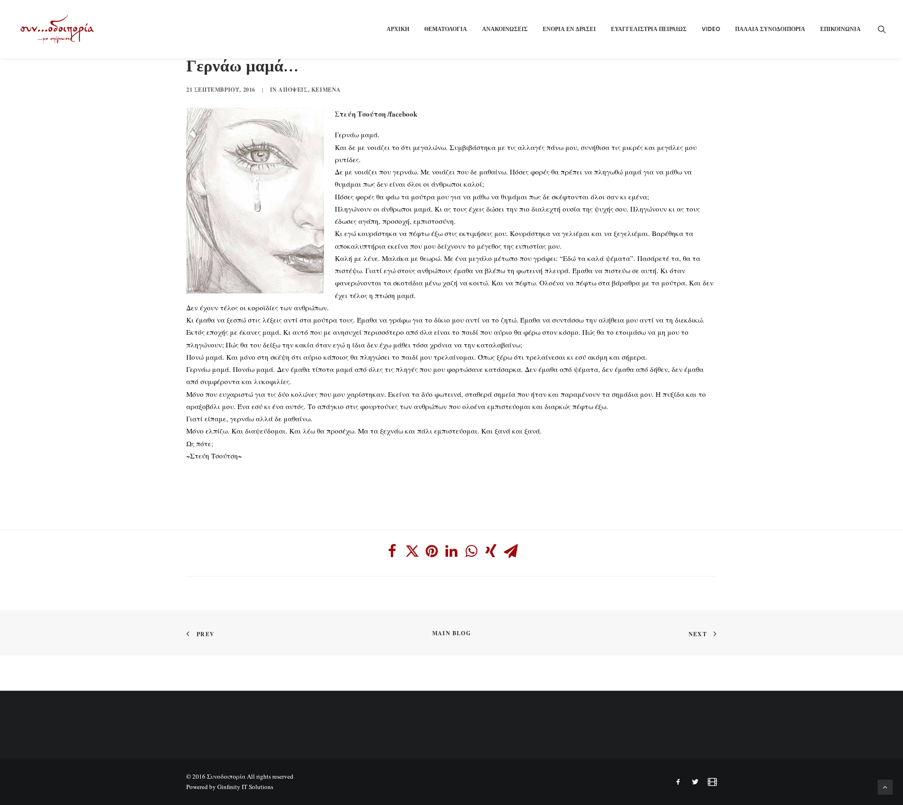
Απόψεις (293, 90)
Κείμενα (326, 90)
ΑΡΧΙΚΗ (398, 29)
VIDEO (711, 29)
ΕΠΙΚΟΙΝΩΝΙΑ (840, 29)
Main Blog (451, 633)
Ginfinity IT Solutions (245, 786)
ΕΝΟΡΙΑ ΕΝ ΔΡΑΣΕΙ (569, 29)
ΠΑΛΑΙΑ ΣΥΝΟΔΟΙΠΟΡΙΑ (770, 29)
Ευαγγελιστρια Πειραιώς (649, 29)
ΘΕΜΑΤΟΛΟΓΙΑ (445, 29)
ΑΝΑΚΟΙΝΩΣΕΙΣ (505, 29)
